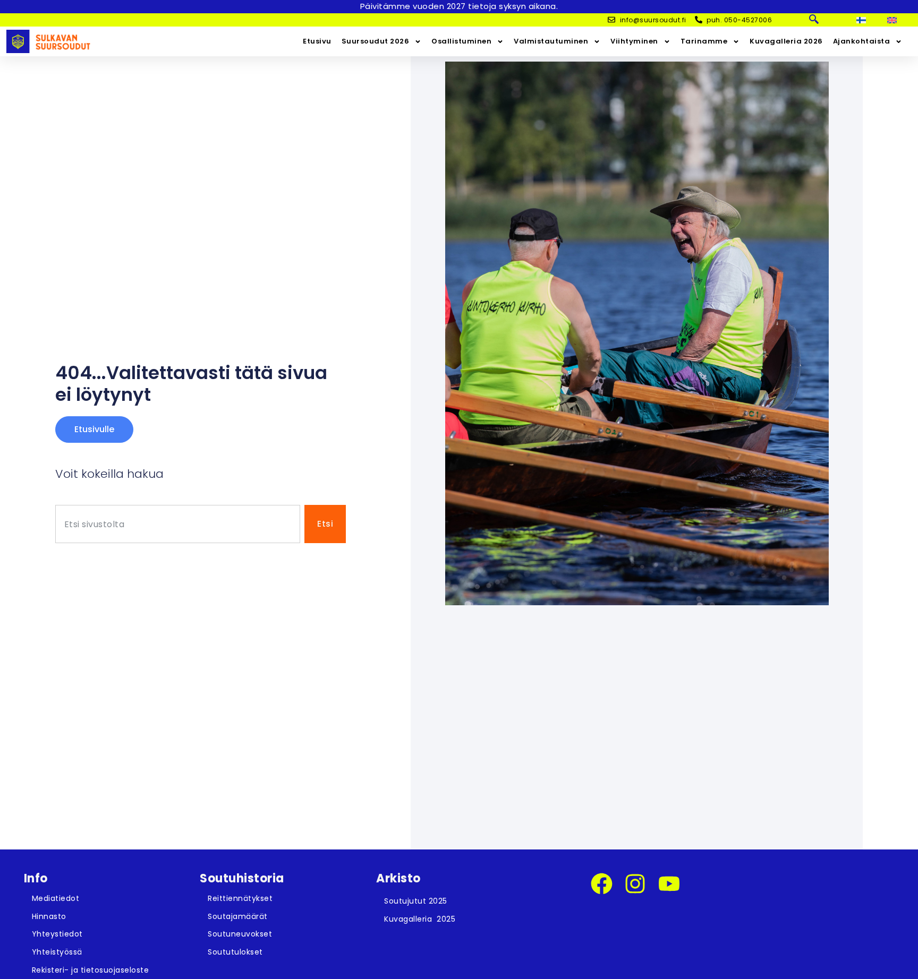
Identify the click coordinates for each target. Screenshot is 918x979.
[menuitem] (861, 20)
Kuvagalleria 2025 (419, 919)
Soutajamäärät (238, 916)
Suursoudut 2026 (376, 41)
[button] (814, 20)
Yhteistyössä (57, 952)
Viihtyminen (634, 41)
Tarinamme (704, 41)
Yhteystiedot (57, 934)
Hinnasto (49, 916)
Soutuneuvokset (240, 934)
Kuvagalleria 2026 (786, 41)
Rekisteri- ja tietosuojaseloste (90, 970)
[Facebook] (602, 884)
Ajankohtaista (861, 41)
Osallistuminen (461, 41)
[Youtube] (669, 884)
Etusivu (317, 41)
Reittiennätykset (240, 898)
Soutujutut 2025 (415, 901)
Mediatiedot (56, 898)
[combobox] (177, 524)
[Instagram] (635, 884)
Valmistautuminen (551, 41)
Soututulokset (235, 952)
